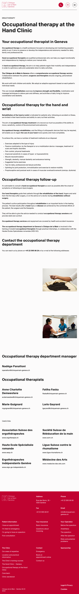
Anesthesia (65, 529)
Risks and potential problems (68, 540)
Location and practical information (10, 556)
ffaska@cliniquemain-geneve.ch (54, 394)
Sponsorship (66, 548)
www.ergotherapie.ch (10, 438)
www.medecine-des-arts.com (53, 464)
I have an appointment (10, 525)
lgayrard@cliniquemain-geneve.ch (55, 408)
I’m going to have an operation (13, 532)
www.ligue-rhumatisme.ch (52, 453)
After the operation (68, 536)
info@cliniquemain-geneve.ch (68, 513)
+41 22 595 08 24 (32, 251)
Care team (6, 573)
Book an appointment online (43, 556)
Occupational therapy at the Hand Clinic (14, 569)
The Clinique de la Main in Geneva (15, 73)
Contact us (40, 561)
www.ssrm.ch (47, 438)
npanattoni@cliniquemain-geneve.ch (16, 370)
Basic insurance (42, 525)
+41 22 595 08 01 (42, 512)
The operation (66, 532)
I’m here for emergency (11, 529)
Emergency (40, 551)
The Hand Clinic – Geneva (12, 564)
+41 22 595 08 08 (67, 500)
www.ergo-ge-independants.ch (14, 467)
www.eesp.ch (7, 453)
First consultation (8, 536)
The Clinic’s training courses (12, 561)
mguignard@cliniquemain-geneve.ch (16, 408)
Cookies (64, 589)
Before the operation (68, 525)
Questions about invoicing (42, 530)
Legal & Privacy (67, 585)
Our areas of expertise (10, 551)
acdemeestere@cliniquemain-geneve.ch (17, 397)
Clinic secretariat (8, 577)
